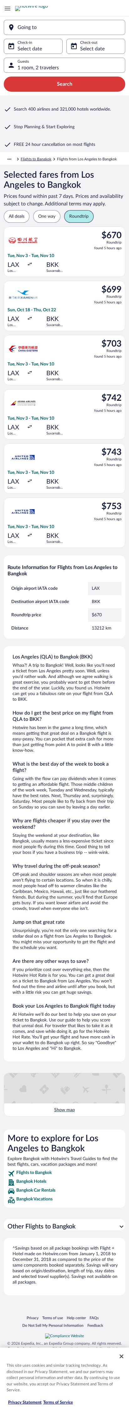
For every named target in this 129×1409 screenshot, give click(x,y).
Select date (30, 48)
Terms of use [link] (52, 1318)
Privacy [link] (33, 1318)
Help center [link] (76, 1318)
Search (64, 84)
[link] (64, 1173)
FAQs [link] (94, 1318)
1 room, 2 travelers (38, 67)
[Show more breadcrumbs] (9, 159)
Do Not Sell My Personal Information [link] (53, 1325)
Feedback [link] (95, 1325)
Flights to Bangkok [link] (36, 159)
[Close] (121, 1356)
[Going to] (64, 27)
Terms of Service (58, 1402)
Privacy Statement (25, 1402)
